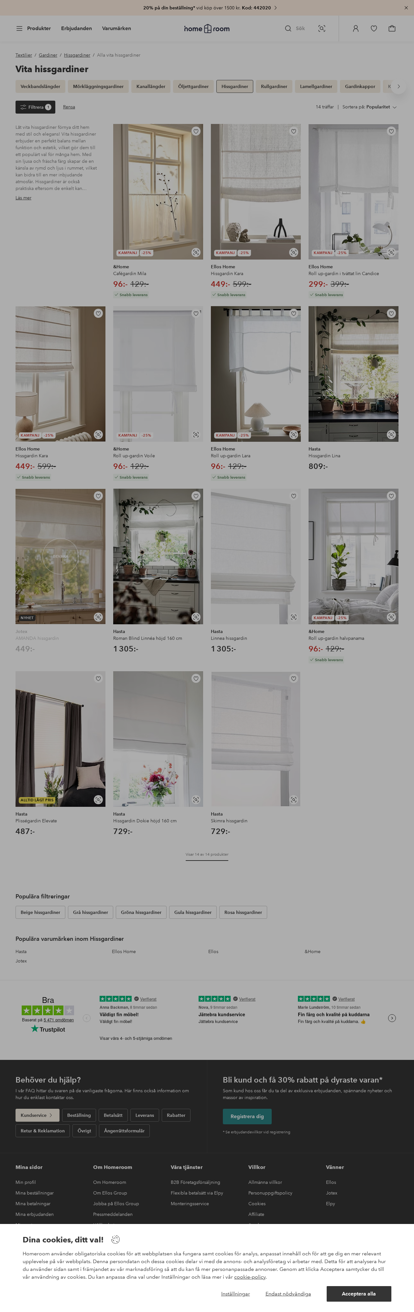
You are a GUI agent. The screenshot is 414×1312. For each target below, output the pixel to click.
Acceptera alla (359, 1294)
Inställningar (235, 1294)
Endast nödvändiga (288, 1294)
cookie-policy (250, 1277)
